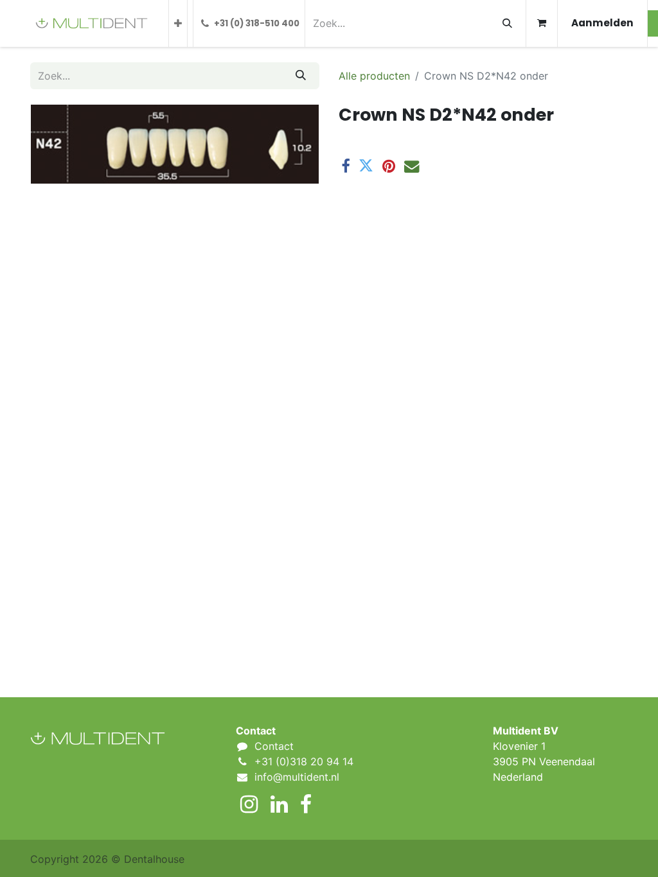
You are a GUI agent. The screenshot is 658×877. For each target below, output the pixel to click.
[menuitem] (178, 23)
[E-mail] (411, 166)
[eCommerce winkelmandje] (541, 23)
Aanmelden (602, 23)
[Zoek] (507, 23)
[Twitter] (366, 166)
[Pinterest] (388, 166)
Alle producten (374, 75)
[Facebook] (345, 166)
